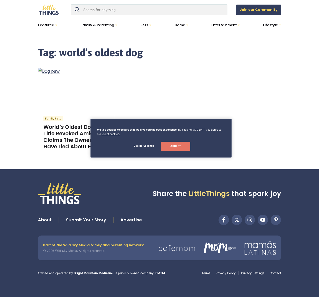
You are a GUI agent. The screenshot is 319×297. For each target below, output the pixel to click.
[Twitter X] (237, 220)
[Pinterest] (276, 220)
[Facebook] (224, 220)
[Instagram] (250, 220)
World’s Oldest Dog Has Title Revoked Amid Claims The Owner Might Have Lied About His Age (75, 136)
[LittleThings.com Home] (49, 10)
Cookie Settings (144, 145)
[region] (161, 138)
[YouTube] (263, 220)
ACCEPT (175, 146)
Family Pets (53, 118)
